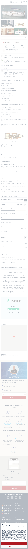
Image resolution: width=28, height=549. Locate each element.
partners (10, 526)
